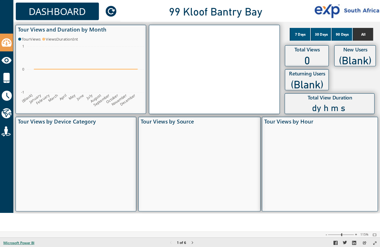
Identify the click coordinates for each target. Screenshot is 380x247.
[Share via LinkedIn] (354, 244)
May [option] (72, 97)
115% (364, 235)
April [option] (62, 97)
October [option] (112, 99)
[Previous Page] (171, 243)
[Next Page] (192, 243)
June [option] (80, 97)
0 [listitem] (23, 69)
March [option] (53, 98)
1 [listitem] (23, 46)
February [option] (42, 99)
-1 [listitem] (22, 92)
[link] (111, 11)
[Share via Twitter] (345, 244)
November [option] (119, 100)
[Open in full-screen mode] (375, 243)
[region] (190, 107)
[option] (30, 39)
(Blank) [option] (27, 98)
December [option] (127, 100)
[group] (215, 11)
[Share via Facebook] (335, 244)
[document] (57, 11)
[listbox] (331, 34)
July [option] (90, 96)
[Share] (364, 243)
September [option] (102, 100)
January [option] (35, 98)
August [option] (95, 98)
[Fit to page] (373, 235)
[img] (6, 42)
